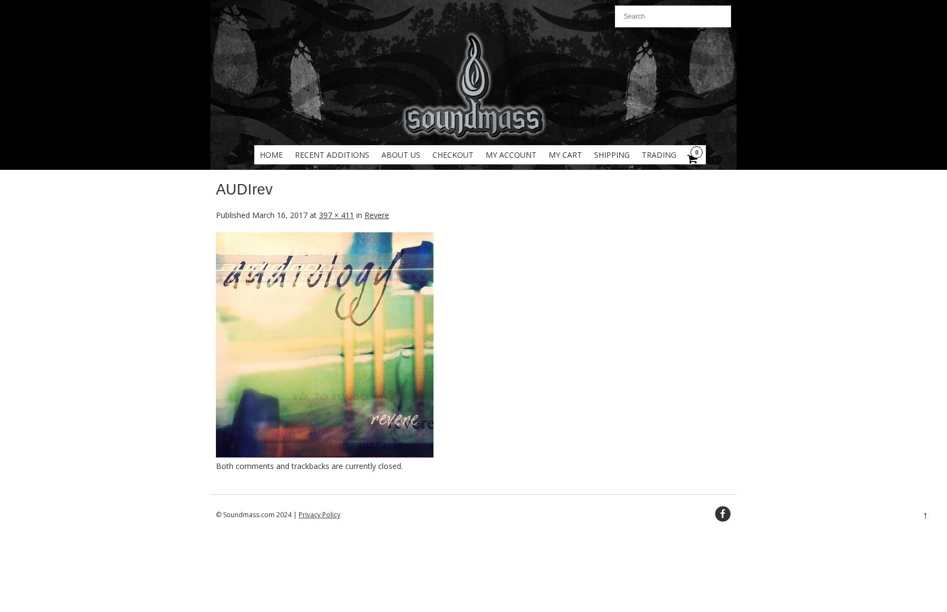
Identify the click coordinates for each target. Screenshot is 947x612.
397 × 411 (336, 215)
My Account (511, 155)
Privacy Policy (319, 514)
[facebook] (723, 514)
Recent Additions (332, 155)
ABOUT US (400, 155)
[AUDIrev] (324, 454)
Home (271, 155)
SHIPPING (612, 155)
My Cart (565, 155)
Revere (376, 215)
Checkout (453, 155)
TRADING (659, 155)
